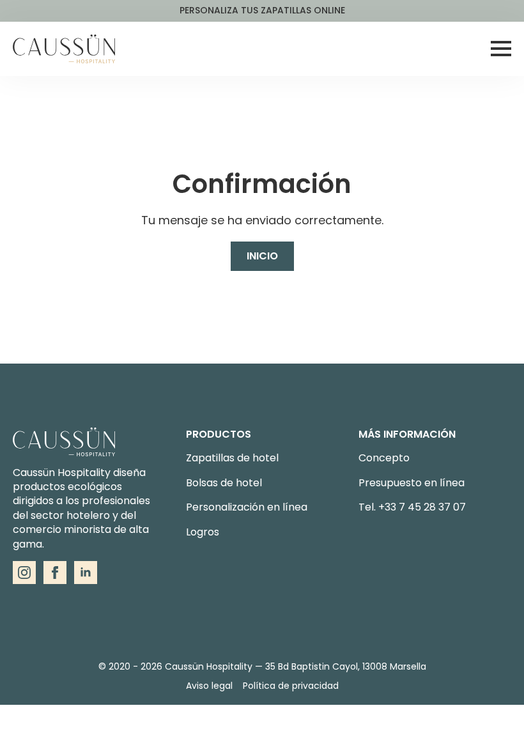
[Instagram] (24, 572)
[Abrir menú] (501, 48)
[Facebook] (54, 572)
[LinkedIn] (85, 572)
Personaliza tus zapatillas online (262, 10)
